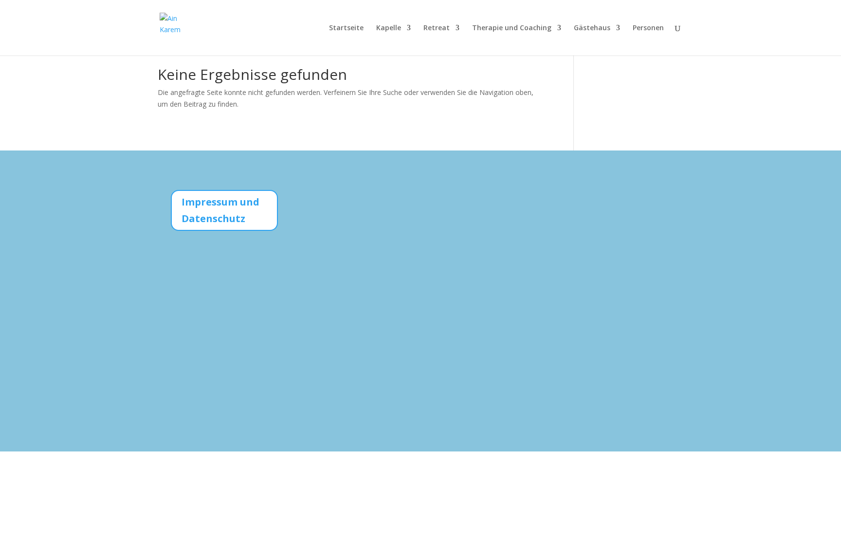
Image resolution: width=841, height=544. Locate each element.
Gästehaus (592, 28)
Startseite (346, 28)
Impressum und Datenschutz (220, 210)
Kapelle (388, 28)
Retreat (436, 28)
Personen (648, 28)
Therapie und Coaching (511, 28)
